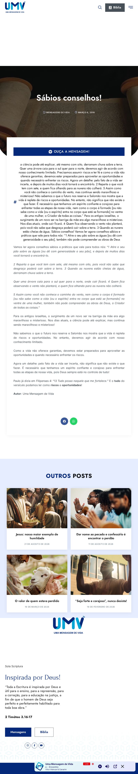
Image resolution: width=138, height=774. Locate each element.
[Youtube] (41, 745)
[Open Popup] (115, 766)
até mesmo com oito (69, 164)
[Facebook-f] (34, 745)
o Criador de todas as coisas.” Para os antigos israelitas (80, 216)
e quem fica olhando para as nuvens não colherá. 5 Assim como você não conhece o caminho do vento (72, 190)
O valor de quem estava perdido (37, 601)
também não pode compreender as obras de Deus (88, 239)
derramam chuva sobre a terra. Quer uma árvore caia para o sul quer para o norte (71, 166)
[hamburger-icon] (130, 7)
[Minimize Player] (122, 766)
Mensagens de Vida (58, 112)
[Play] (100, 766)
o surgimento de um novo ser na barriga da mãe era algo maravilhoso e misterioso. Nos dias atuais (71, 220)
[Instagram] (27, 745)
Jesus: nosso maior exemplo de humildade (37, 536)
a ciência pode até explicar (37, 164)
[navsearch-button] (100, 6)
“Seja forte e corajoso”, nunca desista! (101, 601)
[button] (64, 421)
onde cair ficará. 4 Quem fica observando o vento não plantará (82, 223)
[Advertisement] (69, 40)
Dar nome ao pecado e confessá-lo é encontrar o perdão (101, 536)
